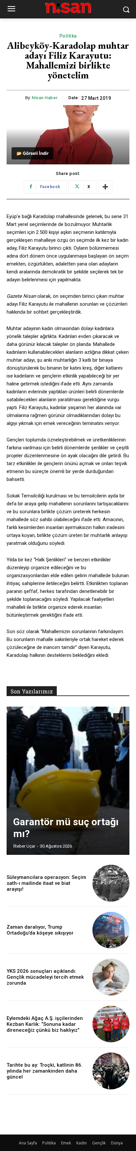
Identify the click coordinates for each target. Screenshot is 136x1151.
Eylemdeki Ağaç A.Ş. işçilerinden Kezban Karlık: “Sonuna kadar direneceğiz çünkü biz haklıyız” (45, 1024)
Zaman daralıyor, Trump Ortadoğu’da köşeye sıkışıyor (40, 930)
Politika (68, 36)
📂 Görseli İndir (33, 153)
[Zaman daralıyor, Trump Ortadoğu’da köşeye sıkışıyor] (110, 930)
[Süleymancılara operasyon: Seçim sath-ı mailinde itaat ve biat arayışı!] (110, 883)
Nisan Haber (45, 97)
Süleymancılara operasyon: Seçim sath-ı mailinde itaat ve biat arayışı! (46, 883)
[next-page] (118, 718)
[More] (105, 186)
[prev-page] (106, 718)
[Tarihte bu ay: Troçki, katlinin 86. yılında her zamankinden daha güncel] (110, 1071)
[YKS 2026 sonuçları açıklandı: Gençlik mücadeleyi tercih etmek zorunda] (110, 977)
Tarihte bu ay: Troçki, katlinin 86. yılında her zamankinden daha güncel (45, 1071)
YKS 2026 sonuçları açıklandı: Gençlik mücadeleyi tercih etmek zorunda (45, 977)
